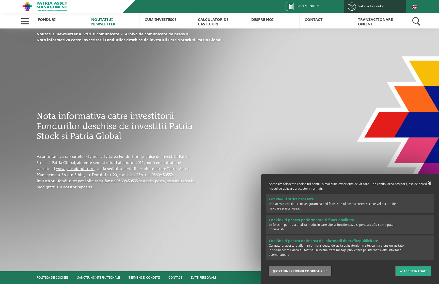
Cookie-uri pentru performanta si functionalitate (311, 219)
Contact (314, 19)
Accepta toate (415, 271)
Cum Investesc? (160, 19)
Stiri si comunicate (101, 33)
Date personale (203, 277)
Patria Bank (56, 6)
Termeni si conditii (144, 277)
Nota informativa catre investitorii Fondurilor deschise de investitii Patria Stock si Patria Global (129, 39)
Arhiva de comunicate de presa (155, 33)
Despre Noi (262, 19)
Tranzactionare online (375, 21)
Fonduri (47, 19)
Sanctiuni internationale (98, 277)
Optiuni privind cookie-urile (301, 271)
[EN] (414, 6)
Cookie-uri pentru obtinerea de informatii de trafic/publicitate (323, 240)
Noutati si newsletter (103, 21)
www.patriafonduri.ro (75, 168)
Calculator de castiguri (213, 21)
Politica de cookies (53, 277)
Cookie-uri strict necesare (291, 199)
